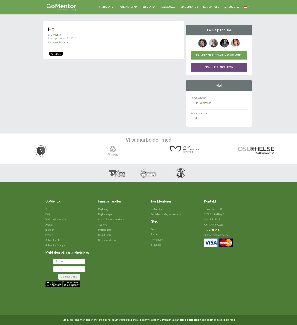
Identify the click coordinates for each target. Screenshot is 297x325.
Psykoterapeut (106, 214)
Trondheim (157, 239)
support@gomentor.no (216, 235)
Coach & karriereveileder (111, 219)
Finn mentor (107, 7)
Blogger (49, 229)
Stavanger (156, 244)
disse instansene (189, 319)
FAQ (47, 214)
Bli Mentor (156, 209)
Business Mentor (107, 240)
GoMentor (56, 34)
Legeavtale (168, 7)
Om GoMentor (189, 7)
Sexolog (102, 224)
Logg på (234, 7)
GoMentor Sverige (55, 245)
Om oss (49, 209)
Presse (49, 235)
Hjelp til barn (105, 235)
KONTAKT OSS (211, 7)
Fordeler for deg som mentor (166, 214)
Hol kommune (203, 103)
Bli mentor (149, 7)
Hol (197, 118)
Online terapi (128, 7)
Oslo (153, 229)
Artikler (49, 224)
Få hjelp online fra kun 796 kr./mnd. (219, 55)
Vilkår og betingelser (56, 219)
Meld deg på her (69, 276)
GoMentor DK (52, 240)
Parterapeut (105, 229)
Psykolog (103, 209)
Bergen (155, 234)
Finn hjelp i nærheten (219, 67)
